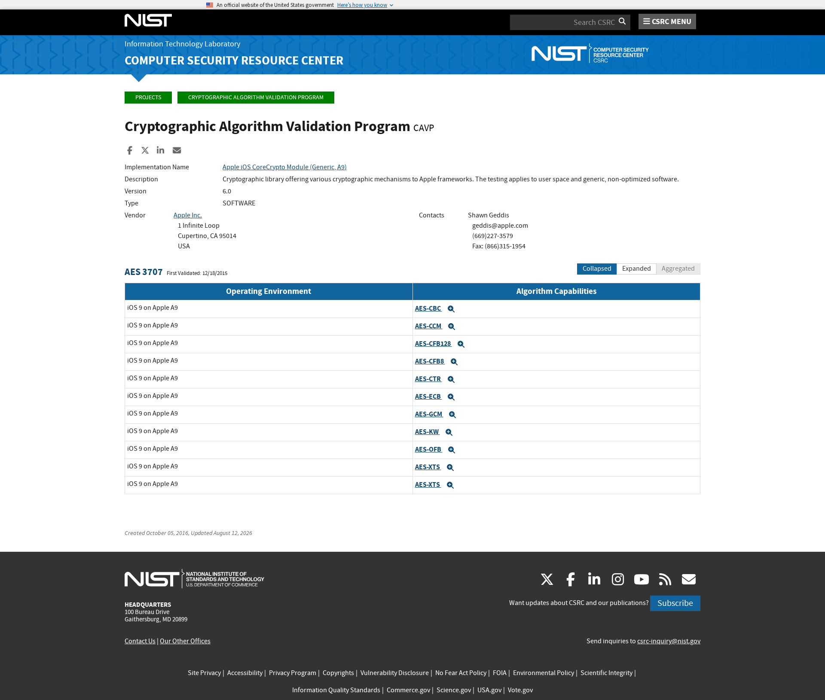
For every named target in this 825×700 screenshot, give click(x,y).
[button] (451, 309)
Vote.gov (520, 690)
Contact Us (140, 641)
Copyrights (338, 673)
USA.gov (489, 690)
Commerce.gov (408, 690)
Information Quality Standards (336, 690)
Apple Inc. (188, 215)
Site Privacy (204, 673)
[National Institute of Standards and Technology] (194, 578)
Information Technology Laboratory (182, 44)
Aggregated (678, 268)
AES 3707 (144, 271)
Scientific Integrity (606, 673)
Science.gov (454, 690)
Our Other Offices (185, 641)
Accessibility (245, 673)
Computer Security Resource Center (234, 60)
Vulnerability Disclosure (395, 673)
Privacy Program (292, 673)
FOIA (500, 673)
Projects (148, 97)
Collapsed (597, 268)
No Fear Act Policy (460, 673)
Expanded (636, 268)
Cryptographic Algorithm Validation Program (256, 97)
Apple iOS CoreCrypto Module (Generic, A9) (285, 167)
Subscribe (675, 603)
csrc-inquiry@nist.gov (668, 641)
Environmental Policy (543, 673)
